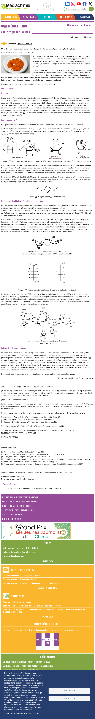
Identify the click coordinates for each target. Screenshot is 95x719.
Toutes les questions (47, 587)
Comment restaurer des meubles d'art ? (19, 579)
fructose (4, 433)
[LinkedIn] (68, 5)
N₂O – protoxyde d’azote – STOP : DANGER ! (21, 548)
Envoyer (89, 37)
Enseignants (66, 16)
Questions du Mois (24, 44)
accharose (9, 417)
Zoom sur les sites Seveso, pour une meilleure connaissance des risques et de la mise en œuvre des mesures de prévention (44, 610)
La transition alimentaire (13, 556)
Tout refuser (69, 691)
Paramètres (38, 713)
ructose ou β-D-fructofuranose (14, 422)
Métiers (48, 16)
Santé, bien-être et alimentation (21, 488)
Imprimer (78, 37)
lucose (8, 430)
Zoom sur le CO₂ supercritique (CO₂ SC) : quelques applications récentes (33, 605)
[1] (25, 177)
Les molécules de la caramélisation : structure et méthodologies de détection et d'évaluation (40, 459)
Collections (11, 16)
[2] (78, 177)
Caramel (38, 464)
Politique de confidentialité (13, 713)
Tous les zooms (47, 616)
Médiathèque (29, 16)
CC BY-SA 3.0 (55, 417)
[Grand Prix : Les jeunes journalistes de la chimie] (36, 539)
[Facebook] (85, 5)
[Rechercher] (91, 9)
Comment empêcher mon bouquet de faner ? (21, 575)
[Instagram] (73, 5)
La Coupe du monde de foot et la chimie (19, 552)
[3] (47, 210)
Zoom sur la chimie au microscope (17, 602)
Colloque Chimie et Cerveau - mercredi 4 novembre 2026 (26, 661)
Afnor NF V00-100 (11, 437)
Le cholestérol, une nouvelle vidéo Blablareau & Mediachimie (28, 665)
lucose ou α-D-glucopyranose (13, 420)
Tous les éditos (48, 561)
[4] (85, 213)
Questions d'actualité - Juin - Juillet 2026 (20, 669)
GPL (34, 433)
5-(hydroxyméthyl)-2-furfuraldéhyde (19, 426)
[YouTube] (79, 5)
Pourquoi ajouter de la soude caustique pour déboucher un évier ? (30, 583)
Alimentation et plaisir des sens (48, 488)
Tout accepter (69, 698)
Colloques (84, 16)
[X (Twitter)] (90, 5)
